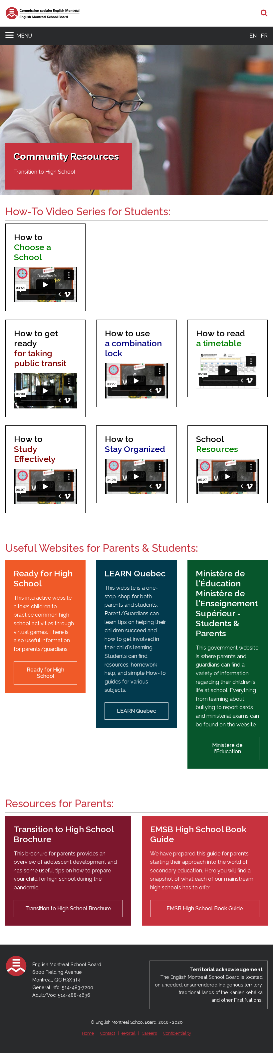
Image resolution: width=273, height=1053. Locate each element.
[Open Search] (264, 13)
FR (264, 36)
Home (88, 1033)
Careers (149, 1033)
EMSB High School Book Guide (204, 908)
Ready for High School (45, 673)
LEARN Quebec (136, 711)
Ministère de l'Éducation (227, 748)
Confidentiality (177, 1033)
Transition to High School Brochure (68, 908)
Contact (107, 1033)
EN (253, 36)
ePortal (129, 1033)
